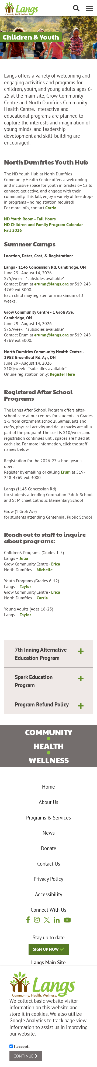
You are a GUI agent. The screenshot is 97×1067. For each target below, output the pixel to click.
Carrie (50, 207)
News (49, 833)
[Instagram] (37, 919)
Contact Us (48, 863)
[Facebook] (28, 919)
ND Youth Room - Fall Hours (30, 218)
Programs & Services (48, 817)
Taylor (25, 586)
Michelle (45, 569)
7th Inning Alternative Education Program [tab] (41, 653)
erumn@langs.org (51, 284)
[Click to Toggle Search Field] (76, 8)
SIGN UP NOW (46, 949)
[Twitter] (47, 919)
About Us (48, 802)
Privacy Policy (48, 879)
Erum (66, 472)
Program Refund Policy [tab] (42, 704)
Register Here (62, 374)
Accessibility (48, 894)
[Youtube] (67, 920)
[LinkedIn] (57, 919)
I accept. (21, 1046)
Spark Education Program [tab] (34, 681)
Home (48, 786)
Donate (48, 848)
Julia (24, 558)
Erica (55, 564)
